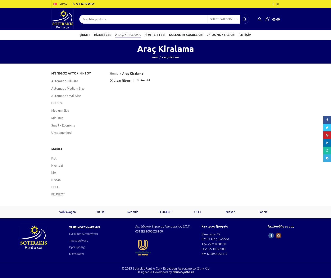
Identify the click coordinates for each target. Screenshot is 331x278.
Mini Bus (57, 118)
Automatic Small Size (66, 96)
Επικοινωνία (76, 253)
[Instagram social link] (277, 4)
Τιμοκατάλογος (78, 240)
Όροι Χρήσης (77, 247)
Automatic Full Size (64, 81)
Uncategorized (61, 132)
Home (155, 57)
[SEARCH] (244, 19)
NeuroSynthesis (183, 272)
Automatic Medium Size (67, 88)
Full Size (56, 103)
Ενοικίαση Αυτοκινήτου (83, 233)
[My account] (259, 19)
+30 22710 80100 (85, 3)
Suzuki (145, 80)
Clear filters (122, 80)
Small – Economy (63, 125)
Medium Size (60, 110)
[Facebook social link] (273, 4)
